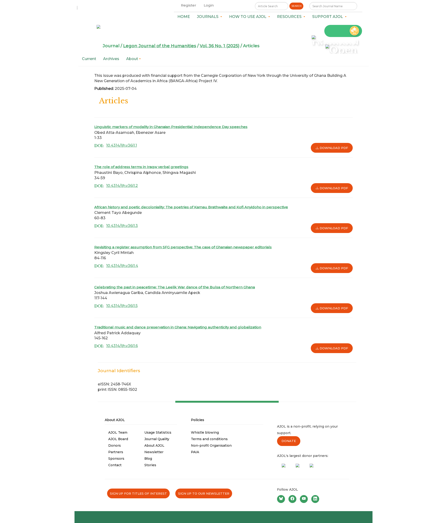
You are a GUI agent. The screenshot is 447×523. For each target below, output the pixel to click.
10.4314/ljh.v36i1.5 (122, 306)
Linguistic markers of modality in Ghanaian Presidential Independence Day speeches (170, 127)
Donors (114, 445)
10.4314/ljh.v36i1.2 (122, 185)
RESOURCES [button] (290, 16)
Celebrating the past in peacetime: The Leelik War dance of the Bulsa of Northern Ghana (174, 287)
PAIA (195, 452)
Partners (115, 452)
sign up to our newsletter (203, 493)
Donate (288, 441)
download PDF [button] (333, 148)
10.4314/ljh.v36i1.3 (122, 225)
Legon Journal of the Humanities (159, 45)
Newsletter (153, 452)
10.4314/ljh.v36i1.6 (122, 346)
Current (89, 59)
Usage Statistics (157, 432)
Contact (115, 465)
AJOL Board (118, 439)
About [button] (132, 59)
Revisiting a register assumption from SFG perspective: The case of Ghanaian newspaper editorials (183, 247)
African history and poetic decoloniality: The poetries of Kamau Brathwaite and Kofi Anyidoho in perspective (191, 207)
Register (188, 5)
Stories (150, 465)
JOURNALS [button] (208, 16)
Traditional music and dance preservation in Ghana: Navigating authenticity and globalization (177, 327)
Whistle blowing (205, 432)
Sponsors (116, 458)
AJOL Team (117, 432)
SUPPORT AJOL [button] (328, 16)
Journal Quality (156, 439)
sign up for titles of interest (138, 493)
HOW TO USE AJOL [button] (248, 16)
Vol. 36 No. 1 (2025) (219, 45)
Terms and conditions (209, 439)
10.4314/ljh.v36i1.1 (121, 145)
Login (209, 5)
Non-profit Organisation (211, 445)
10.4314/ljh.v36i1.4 (122, 265)
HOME (183, 16)
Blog (148, 458)
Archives (111, 59)
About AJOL (154, 445)
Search (296, 5)
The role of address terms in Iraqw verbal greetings (141, 167)
